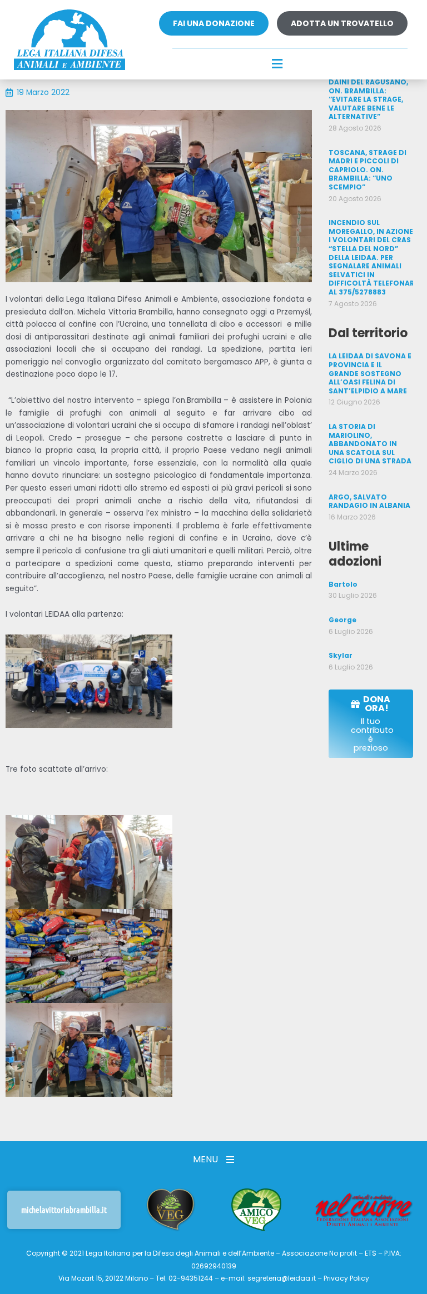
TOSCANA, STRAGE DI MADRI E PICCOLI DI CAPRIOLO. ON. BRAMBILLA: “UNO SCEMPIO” (367, 170)
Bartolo (343, 584)
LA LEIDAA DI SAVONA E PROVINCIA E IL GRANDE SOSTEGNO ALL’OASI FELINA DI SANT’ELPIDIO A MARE (370, 373)
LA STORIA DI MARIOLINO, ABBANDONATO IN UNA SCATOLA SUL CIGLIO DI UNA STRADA (370, 444)
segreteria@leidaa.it (281, 1278)
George (342, 619)
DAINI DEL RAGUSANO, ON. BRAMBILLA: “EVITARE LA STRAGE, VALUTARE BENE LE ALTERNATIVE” (368, 99)
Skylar (340, 655)
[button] (277, 64)
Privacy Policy (346, 1278)
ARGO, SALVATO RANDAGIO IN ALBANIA (369, 501)
